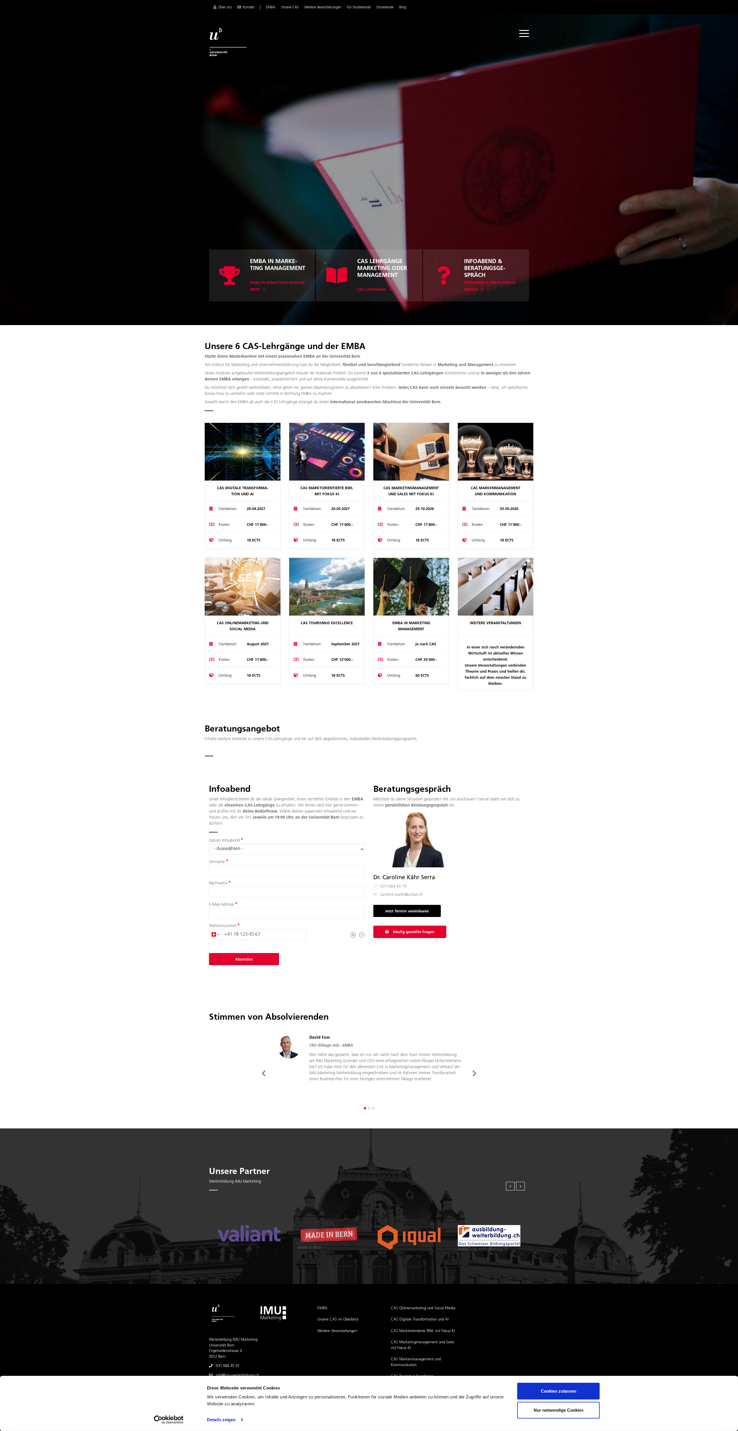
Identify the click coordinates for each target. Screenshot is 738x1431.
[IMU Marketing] (273, 1312)
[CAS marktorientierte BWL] (327, 451)
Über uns (225, 7)
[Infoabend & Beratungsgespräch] (444, 281)
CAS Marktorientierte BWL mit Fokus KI (423, 1331)
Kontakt (249, 7)
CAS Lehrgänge (372, 290)
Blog (402, 7)
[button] (365, 1108)
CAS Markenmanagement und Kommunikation (416, 1362)
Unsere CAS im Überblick (338, 1319)
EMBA (270, 7)
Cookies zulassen (558, 1391)
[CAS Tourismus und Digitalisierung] (327, 587)
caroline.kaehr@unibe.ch (401, 895)
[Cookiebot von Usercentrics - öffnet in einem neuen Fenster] (169, 1419)
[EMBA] (229, 281)
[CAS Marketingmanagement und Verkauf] (411, 451)
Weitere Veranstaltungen (322, 7)
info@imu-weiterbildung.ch (237, 1375)
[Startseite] (228, 42)
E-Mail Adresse (221, 905)
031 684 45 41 (228, 1366)
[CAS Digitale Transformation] (242, 451)
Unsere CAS (290, 7)
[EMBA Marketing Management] (411, 587)
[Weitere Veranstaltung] (496, 587)
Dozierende (385, 7)
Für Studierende (359, 7)
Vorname (217, 862)
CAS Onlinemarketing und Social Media (423, 1308)
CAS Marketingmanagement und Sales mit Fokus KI (422, 1345)
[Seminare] (336, 281)
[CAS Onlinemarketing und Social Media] (242, 587)
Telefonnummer (222, 926)
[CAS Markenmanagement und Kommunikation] (496, 451)
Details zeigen (221, 1419)
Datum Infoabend (224, 841)
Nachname (218, 883)
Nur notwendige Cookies (558, 1409)
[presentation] (264, 1073)
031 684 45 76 (393, 886)
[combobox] (215, 934)
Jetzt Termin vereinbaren (407, 911)
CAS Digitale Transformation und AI (420, 1319)
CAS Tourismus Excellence (327, 623)
